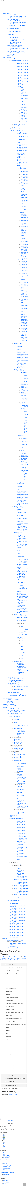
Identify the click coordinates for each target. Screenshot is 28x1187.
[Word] (4, 1143)
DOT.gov (5, 1162)
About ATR (21, 3)
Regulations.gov (7, 1168)
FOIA (4, 1183)
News (3, 7)
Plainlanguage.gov (7, 1165)
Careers (10, 10)
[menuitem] (15, 34)
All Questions (6, 1174)
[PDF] (4, 1134)
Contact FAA (6, 1180)
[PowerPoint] (4, 1137)
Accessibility (6, 1157)
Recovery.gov (6, 1166)
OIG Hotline (6, 1182)
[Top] (24, 1184)
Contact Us (4, 10)
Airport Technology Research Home (9, 3)
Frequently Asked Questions (7, 1172)
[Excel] (4, 1146)
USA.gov (5, 1163)
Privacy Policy (6, 1155)
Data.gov (5, 1169)
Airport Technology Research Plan (13, 7)
